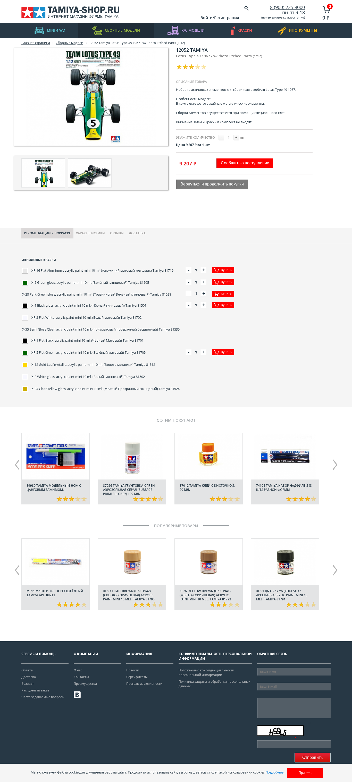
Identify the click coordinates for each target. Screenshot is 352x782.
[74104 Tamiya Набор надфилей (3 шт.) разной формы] (285, 456)
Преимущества (85, 683)
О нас (78, 670)
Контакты (81, 677)
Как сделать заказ (35, 690)
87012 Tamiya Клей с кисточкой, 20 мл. (207, 487)
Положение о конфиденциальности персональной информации (206, 672)
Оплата (27, 670)
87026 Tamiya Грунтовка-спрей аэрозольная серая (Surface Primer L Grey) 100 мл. (129, 489)
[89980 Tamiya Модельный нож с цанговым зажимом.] (55, 456)
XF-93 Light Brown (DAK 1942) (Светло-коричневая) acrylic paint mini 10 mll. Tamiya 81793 (129, 595)
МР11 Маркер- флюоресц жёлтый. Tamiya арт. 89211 (55, 593)
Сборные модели (122, 30)
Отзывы (117, 233)
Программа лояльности (144, 683)
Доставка (137, 233)
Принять (305, 773)
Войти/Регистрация (219, 17)
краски (245, 30)
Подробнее (274, 772)
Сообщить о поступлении (245, 163)
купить (226, 270)
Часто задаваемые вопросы (42, 697)
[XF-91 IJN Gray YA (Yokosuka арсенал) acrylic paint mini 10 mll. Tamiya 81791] (285, 562)
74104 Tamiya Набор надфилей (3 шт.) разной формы (284, 487)
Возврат (27, 683)
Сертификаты (137, 677)
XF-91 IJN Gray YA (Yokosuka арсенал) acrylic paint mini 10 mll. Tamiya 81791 (281, 595)
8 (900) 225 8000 (287, 7)
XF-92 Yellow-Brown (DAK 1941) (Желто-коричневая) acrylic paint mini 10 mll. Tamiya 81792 (205, 595)
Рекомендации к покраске (47, 233)
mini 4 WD (56, 30)
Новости (132, 670)
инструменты (303, 30)
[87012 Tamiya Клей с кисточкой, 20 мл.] (208, 456)
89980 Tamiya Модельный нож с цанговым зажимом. (54, 487)
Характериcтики (90, 233)
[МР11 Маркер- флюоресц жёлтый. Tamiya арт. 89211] (55, 562)
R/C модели (193, 30)
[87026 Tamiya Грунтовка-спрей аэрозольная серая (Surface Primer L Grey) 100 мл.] (132, 456)
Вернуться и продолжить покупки (212, 184)
